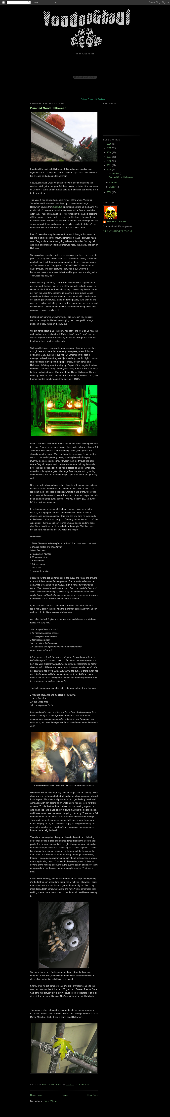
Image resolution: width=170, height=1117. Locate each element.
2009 (109, 192)
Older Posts (92, 1095)
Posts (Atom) (50, 1101)
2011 (109, 165)
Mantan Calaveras (117, 222)
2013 (109, 157)
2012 (109, 161)
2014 (109, 152)
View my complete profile (117, 231)
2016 (109, 144)
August (113, 187)
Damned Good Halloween (48, 108)
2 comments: (83, 1085)
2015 (109, 148)
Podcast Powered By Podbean (93, 99)
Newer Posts (36, 1095)
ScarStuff (57, 207)
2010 (109, 169)
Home (65, 1095)
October (113, 182)
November (114, 173)
